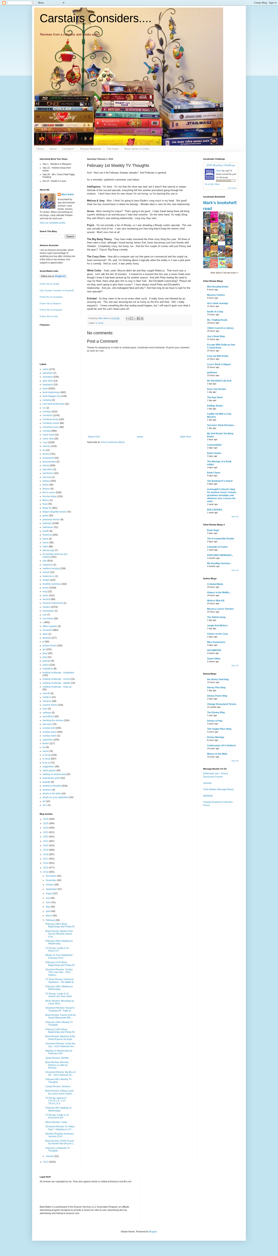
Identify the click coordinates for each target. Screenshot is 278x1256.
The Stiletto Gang (216, 617)
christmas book (50, 419)
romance (47, 701)
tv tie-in (46, 762)
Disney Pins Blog (216, 687)
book (45, 388)
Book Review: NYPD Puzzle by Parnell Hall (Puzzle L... (60, 1142)
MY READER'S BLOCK (219, 380)
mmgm (46, 580)
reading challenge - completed (58, 672)
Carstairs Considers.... (96, 18)
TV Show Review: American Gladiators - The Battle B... (60, 980)
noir (45, 614)
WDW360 (208, 795)
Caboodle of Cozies (217, 547)
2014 (46, 872)
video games (49, 770)
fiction (46, 484)
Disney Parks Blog (217, 696)
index (45, 546)
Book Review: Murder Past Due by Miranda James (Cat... (59, 934)
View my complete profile (52, 222)
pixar (45, 653)
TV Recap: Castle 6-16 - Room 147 (57, 949)
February (51, 920)
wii (44, 801)
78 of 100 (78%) (212, 184)
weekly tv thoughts (52, 785)
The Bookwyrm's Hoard (219, 481)
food (45, 504)
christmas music (51, 427)
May (48, 906)
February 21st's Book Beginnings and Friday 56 (60, 963)
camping (47, 400)
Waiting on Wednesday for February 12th (58, 1052)
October (50, 884)
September (52, 889)
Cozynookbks (214, 445)
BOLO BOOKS (214, 509)
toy (44, 747)
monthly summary (52, 584)
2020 (46, 845)
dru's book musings (217, 303)
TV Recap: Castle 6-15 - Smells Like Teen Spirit (58, 995)
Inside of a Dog (215, 311)
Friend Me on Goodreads (51, 296)
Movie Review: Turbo (56, 1122)
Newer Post (94, 436)
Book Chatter (214, 453)
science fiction (50, 705)
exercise (47, 477)
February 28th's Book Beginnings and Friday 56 (60, 925)
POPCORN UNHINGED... (220, 555)
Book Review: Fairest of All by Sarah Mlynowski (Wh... (60, 1016)
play (45, 657)
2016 (46, 863)
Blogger (153, 1231)
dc (44, 450)
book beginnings (51, 392)
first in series (49, 492)
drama (46, 465)
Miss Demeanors (216, 642)
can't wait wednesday (53, 404)
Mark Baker (67, 194)
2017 (46, 858)
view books (232, 188)
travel (45, 751)
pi (43, 641)
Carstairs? (68, 148)
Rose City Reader (216, 389)
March (49, 915)
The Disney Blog (216, 712)
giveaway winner (51, 519)
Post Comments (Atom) (113, 442)
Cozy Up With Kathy (217, 356)
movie (46, 587)
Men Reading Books (218, 286)
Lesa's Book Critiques (219, 364)
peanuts (47, 638)
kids (45, 560)
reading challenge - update (56, 683)
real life (46, 693)
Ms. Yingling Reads (217, 320)
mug (45, 591)
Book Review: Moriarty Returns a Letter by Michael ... (56, 1065)
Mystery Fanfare (216, 295)
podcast (47, 661)
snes (45, 708)
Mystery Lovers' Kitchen (220, 609)
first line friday (50, 496)
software (47, 712)
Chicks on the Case (217, 634)
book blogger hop (52, 396)
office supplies (50, 626)
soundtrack (48, 716)
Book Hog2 (213, 530)
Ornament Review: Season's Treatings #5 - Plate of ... (60, 1009)
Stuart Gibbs (214, 658)
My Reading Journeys (219, 563)
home (45, 538)
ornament (47, 630)
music (46, 595)
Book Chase (213, 472)
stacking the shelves (53, 720)
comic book (48, 434)
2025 (46, 823)
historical (47, 535)
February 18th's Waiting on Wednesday (59, 987)
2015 (46, 867)
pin (44, 649)
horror (46, 542)
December (51, 876)
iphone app (48, 550)
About (53, 148)
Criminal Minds (215, 584)
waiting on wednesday (54, 774)
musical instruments (53, 603)
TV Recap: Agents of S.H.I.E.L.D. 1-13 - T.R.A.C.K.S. (56, 1101)
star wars (47, 724)
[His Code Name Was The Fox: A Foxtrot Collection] (222, 240)
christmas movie (51, 423)
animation (48, 377)
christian (47, 411)
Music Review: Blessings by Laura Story (59, 1002)
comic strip (48, 438)
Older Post (185, 436)
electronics (48, 473)
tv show (46, 758)
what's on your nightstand (56, 797)
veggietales (48, 766)
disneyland (48, 458)
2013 (46, 1162)
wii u (45, 805)
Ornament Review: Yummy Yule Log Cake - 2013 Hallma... (59, 972)
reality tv (47, 697)
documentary (49, 461)
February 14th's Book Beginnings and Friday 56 (60, 1030)
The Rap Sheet (215, 397)
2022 (46, 836)
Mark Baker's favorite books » (224, 273)
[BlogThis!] (131, 318)
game (45, 515)
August (50, 893)
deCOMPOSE (214, 650)
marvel (46, 572)
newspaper (48, 610)
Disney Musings (215, 737)
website (46, 782)
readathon (48, 668)
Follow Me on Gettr (49, 316)
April (48, 911)
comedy (47, 431)
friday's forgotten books (54, 511)
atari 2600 (48, 380)
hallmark (47, 523)
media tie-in (49, 576)
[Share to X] (135, 318)
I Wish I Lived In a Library (220, 328)
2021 (46, 841)
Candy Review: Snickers (58, 1086)
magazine (48, 564)
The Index (113, 148)
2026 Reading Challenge (220, 165)
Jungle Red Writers (217, 625)
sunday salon (49, 732)
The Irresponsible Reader (220, 538)
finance (46, 488)
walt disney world (51, 778)
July (48, 898)
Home (40, 148)
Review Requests (90, 148)
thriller (46, 743)
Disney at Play (215, 720)
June (48, 902)
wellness (47, 789)
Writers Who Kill (215, 600)
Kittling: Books (215, 405)
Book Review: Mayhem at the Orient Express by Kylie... (60, 1037)
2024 (46, 827)
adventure (48, 373)
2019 (46, 850)
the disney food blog (218, 679)
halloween (48, 527)
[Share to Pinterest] (142, 318)
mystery (46, 607)
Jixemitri (207, 783)
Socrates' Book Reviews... (221, 425)
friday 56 (47, 508)
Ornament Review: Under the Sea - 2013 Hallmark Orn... (60, 1045)
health (46, 531)
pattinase (212, 372)
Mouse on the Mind (217, 754)
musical (46, 599)
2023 (46, 832)
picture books (49, 645)
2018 (46, 854)
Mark (218, 170)
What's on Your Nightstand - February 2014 (59, 956)
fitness (46, 500)
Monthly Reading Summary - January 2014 (60, 1135)
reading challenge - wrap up (57, 686)
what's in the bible (52, 793)
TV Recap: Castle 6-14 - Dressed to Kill (57, 1116)
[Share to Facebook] (138, 318)
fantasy (46, 481)
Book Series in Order (136, 148)
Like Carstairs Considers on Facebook (57, 290)
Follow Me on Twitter (49, 283)
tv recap (99, 323)
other (45, 634)
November (51, 880)
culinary (47, 446)
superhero (48, 739)
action (46, 369)
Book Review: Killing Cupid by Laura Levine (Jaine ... (59, 1092)
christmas (47, 415)
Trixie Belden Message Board (218, 789)
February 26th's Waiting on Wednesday (59, 942)
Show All (234, 517)
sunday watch (50, 735)
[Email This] (128, 318)
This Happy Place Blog (219, 729)
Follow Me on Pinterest (50, 303)
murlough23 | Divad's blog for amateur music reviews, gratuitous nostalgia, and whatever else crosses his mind (222, 495)
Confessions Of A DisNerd (221, 745)
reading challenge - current (56, 679)
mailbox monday (51, 568)
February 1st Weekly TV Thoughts (57, 1149)
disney (46, 454)
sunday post (49, 728)
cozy (45, 442)
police (46, 665)
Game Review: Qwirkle (57, 1058)
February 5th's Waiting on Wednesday (58, 1109)
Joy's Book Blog (216, 336)
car (44, 408)
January (50, 1156)
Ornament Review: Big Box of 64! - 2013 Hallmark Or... (60, 1073)
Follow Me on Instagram (51, 309)
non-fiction (48, 618)
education (48, 469)
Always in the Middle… (219, 592)
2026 (46, 819)
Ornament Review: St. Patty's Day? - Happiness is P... (60, 1128)
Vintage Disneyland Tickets (221, 704)
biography (48, 384)
